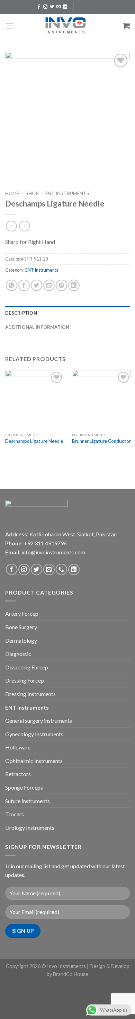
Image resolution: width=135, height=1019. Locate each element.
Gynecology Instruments (34, 734)
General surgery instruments (38, 720)
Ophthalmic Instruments (34, 760)
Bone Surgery (21, 627)
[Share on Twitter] (36, 285)
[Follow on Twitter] (52, 7)
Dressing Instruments (30, 694)
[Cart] (126, 26)
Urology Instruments (29, 827)
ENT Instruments (67, 193)
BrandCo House (70, 974)
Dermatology (21, 640)
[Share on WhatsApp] (11, 285)
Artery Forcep (21, 613)
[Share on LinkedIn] (74, 285)
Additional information (37, 327)
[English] (83, 6)
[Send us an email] (58, 7)
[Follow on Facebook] (39, 7)
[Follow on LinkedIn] (65, 7)
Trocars (14, 814)
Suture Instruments (27, 801)
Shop (32, 193)
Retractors (18, 774)
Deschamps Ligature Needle (34, 441)
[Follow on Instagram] (45, 7)
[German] (96, 6)
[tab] (67, 313)
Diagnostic (18, 653)
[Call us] (61, 569)
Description (21, 313)
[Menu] (9, 25)
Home (12, 193)
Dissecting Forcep (26, 667)
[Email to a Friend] (49, 285)
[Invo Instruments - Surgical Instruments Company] (67, 26)
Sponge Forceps (24, 787)
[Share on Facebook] (24, 285)
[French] (90, 6)
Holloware (17, 747)
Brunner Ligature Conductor (101, 441)
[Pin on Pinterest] (61, 285)
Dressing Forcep (24, 680)
